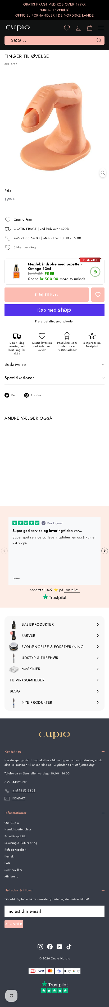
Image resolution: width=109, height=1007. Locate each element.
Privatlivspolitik (15, 836)
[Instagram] (40, 946)
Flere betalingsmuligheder (54, 321)
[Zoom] (102, 172)
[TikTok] (69, 946)
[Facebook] (50, 946)
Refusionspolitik (15, 849)
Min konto (11, 876)
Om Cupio (11, 823)
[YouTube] (59, 946)
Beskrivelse (15, 364)
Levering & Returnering (20, 843)
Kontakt (9, 856)
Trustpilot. (72, 589)
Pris (7, 190)
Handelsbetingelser (17, 829)
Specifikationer (19, 378)
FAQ (7, 863)
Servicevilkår (13, 870)
